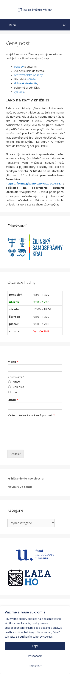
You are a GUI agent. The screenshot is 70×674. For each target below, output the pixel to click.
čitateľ (17, 382)
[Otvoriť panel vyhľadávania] (64, 24)
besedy (19, 66)
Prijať (35, 646)
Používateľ (16, 377)
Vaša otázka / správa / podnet (31, 415)
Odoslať (15, 454)
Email (13, 400)
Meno (13, 362)
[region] (35, 640)
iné (15, 392)
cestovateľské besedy (28, 75)
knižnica (18, 387)
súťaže (31, 79)
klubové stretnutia (25, 83)
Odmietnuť (35, 666)
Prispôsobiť (35, 656)
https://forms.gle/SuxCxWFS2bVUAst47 (34, 183)
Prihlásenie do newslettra (25, 478)
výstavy (19, 91)
